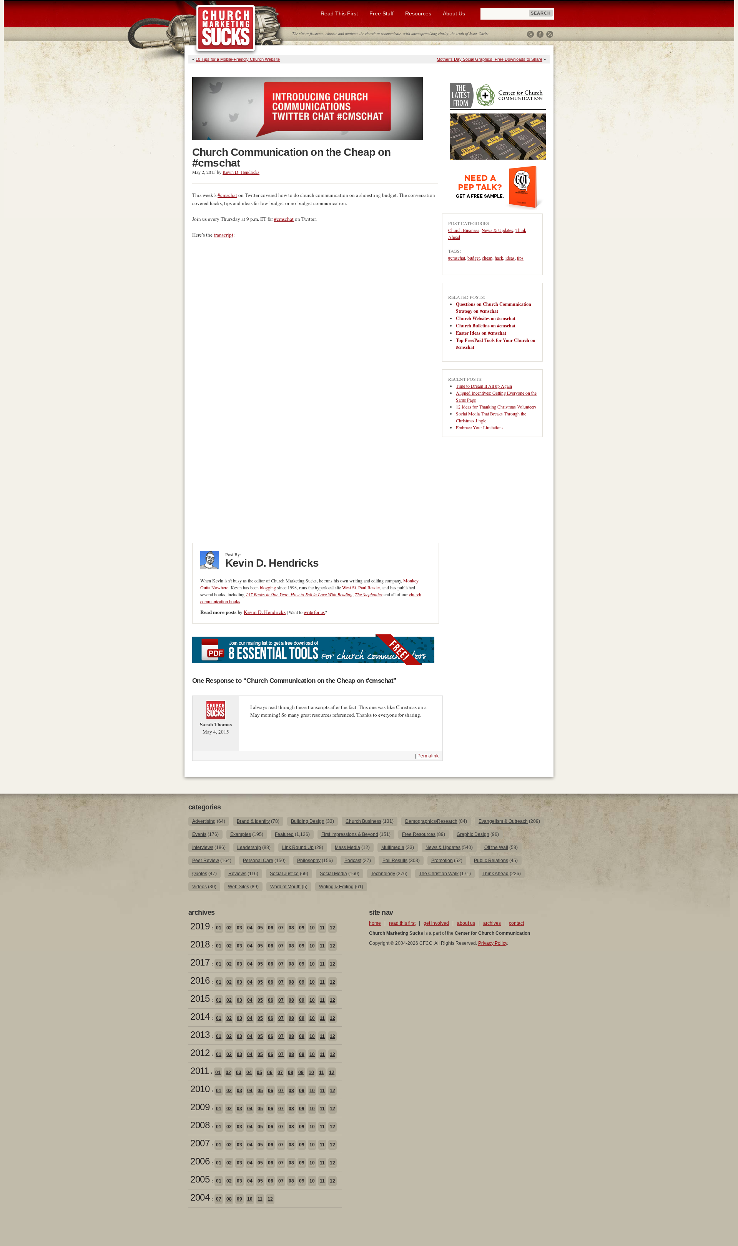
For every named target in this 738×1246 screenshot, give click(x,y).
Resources (418, 13)
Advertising (204, 821)
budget (473, 258)
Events (199, 834)
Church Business (463, 230)
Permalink (428, 756)
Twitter (530, 34)
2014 (199, 1016)
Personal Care (258, 860)
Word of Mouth (285, 886)
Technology (383, 873)
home (375, 923)
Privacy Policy (492, 943)
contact (516, 923)
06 (270, 928)
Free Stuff (381, 13)
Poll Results (394, 860)
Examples (240, 834)
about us (466, 923)
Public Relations (491, 860)
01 (218, 928)
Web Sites (238, 886)
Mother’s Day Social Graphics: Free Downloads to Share (489, 59)
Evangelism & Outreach (503, 821)
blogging (268, 587)
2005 (199, 1179)
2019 (199, 926)
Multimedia (392, 847)
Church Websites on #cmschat (485, 318)
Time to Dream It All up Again (484, 386)
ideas (510, 258)
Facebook (540, 34)
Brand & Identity (253, 821)
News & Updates (497, 230)
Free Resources (418, 834)
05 (260, 928)
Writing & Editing (336, 886)
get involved (436, 923)
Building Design (307, 821)
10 (312, 928)
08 (291, 928)
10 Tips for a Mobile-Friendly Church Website (238, 59)
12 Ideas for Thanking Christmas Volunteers (496, 407)
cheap (487, 258)
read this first (402, 923)
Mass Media (347, 847)
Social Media (333, 873)
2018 (199, 944)
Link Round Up (298, 847)
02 (229, 928)
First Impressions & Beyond (349, 834)
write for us (314, 612)
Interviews (202, 847)
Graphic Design (473, 834)
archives (492, 923)
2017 (199, 962)
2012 (199, 1053)
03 (239, 928)
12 (332, 928)
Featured (284, 834)
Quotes (199, 873)
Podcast (352, 860)
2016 (199, 980)
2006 (199, 1161)
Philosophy (309, 860)
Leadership (249, 847)
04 (250, 928)
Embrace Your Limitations (480, 427)
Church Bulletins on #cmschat (485, 325)
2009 (199, 1107)
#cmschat (227, 195)
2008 (199, 1125)
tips (520, 258)
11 (322, 928)
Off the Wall (496, 847)
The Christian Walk (439, 873)
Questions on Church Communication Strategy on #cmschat (493, 307)
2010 (199, 1089)
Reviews (237, 873)
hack (499, 258)
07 (281, 928)
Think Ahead (495, 873)
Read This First (339, 13)
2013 (199, 1034)
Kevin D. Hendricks (241, 172)
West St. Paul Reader (361, 587)
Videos (199, 886)
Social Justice (284, 873)
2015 (199, 998)
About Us (454, 13)
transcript (223, 234)
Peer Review (205, 860)
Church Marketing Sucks (225, 28)
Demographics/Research (431, 821)
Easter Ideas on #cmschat (481, 333)
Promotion (442, 860)
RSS (550, 34)
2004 (199, 1197)
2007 (199, 1143)
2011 (199, 1071)
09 (301, 928)
